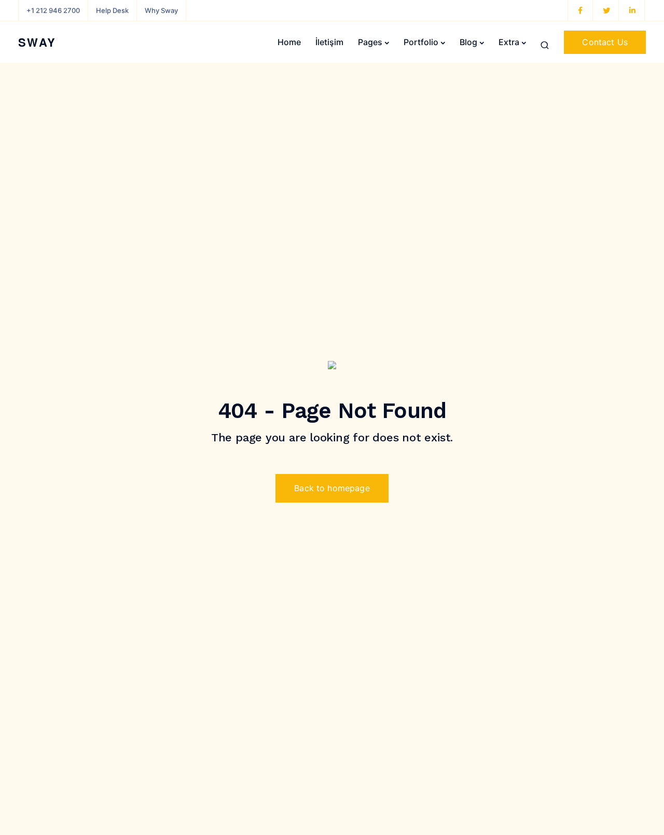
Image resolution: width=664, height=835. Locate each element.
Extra (509, 42)
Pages (370, 42)
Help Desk (112, 10)
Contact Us (605, 42)
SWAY (37, 42)
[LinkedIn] (632, 10)
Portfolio (421, 42)
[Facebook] (580, 10)
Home (289, 42)
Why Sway (161, 10)
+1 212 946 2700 (53, 10)
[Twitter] (606, 10)
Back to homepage (332, 488)
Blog (468, 42)
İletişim (329, 42)
